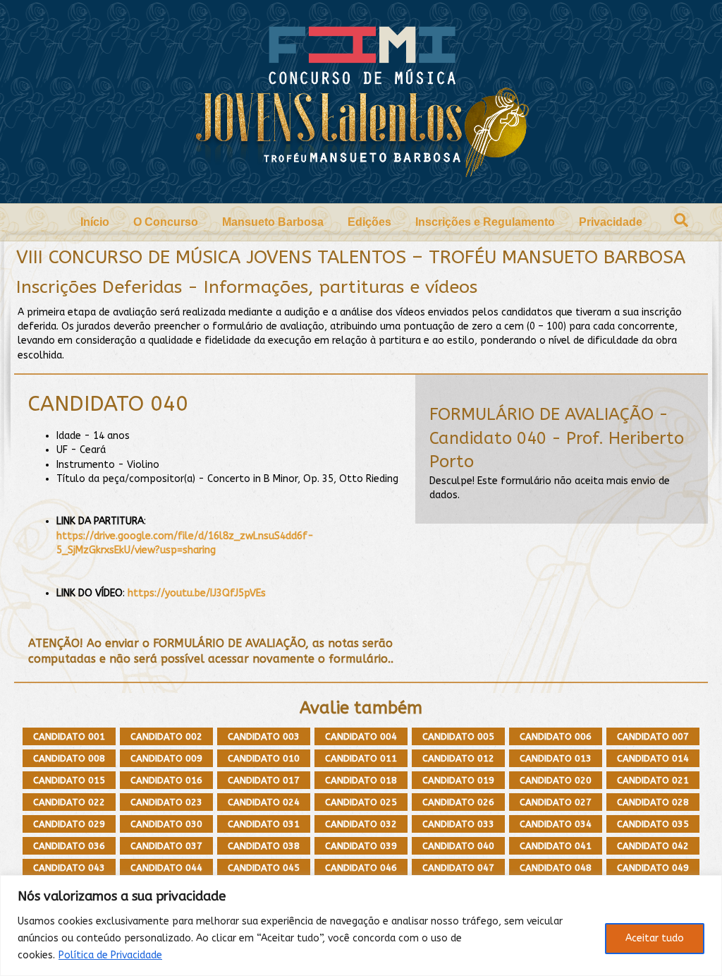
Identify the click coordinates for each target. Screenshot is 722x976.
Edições (369, 222)
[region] (361, 925)
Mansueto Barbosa (273, 222)
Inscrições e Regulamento (485, 222)
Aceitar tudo (654, 938)
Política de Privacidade (110, 955)
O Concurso (165, 222)
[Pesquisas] (681, 220)
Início (94, 222)
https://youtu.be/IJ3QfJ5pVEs (197, 593)
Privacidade (610, 222)
